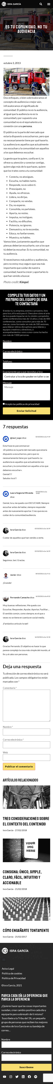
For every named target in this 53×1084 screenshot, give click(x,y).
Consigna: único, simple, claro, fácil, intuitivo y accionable (22, 877)
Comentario (10, 688)
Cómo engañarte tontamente (26, 930)
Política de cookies (12, 973)
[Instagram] (11, 1077)
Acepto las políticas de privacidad (22, 404)
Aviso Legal (8, 968)
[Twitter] (17, 1077)
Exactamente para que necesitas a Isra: (23, 372)
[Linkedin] (23, 1077)
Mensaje (7, 383)
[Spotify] (36, 1077)
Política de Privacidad (14, 978)
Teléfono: (7, 361)
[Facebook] (29, 1077)
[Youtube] (4, 1077)
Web (5, 752)
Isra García (15, 529)
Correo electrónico (12, 351)
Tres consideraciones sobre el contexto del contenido (26, 821)
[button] (40, 4)
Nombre (7, 341)
